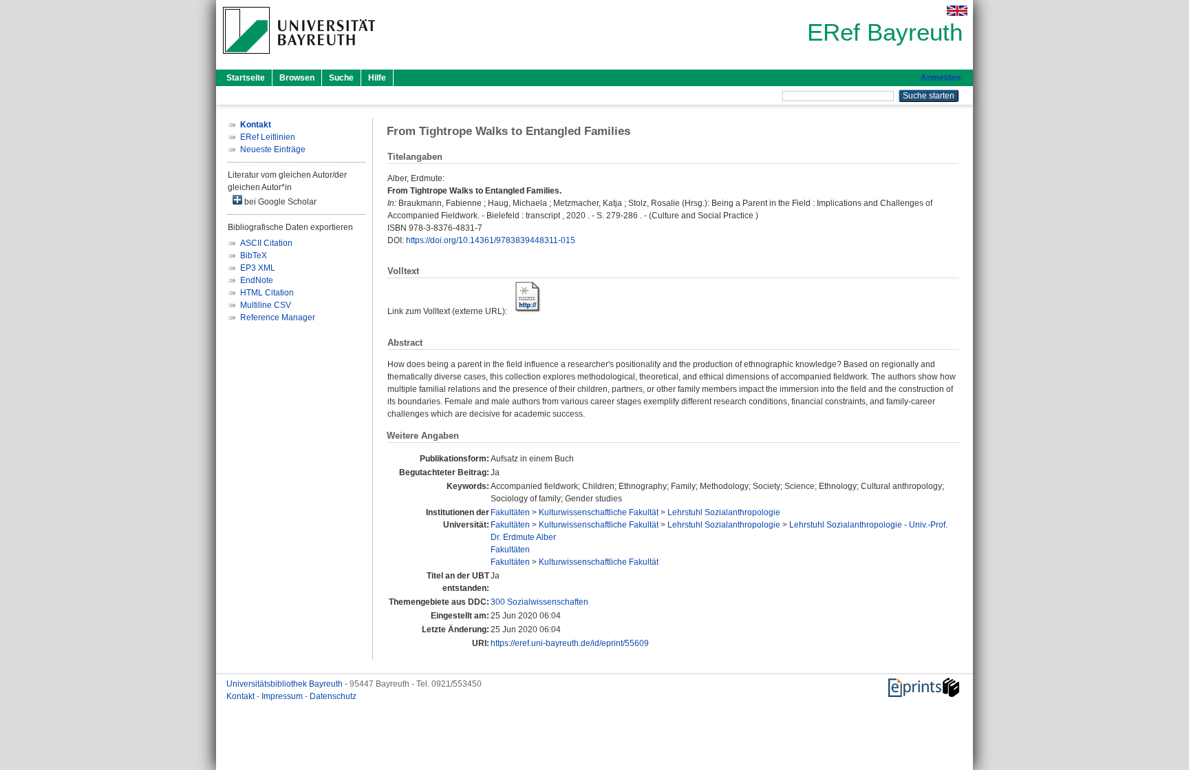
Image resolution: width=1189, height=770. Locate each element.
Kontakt (241, 696)
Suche (341, 78)
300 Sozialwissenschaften (539, 602)
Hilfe (377, 78)
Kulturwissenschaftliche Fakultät (598, 512)
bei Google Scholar (279, 202)
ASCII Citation (266, 243)
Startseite (245, 78)
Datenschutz (333, 696)
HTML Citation (267, 293)
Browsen (296, 78)
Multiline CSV (265, 305)
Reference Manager (277, 317)
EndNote (256, 280)
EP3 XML (257, 268)
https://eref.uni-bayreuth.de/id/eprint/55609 (570, 643)
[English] (957, 11)
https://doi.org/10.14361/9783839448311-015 (490, 240)
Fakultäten (510, 512)
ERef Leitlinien (267, 137)
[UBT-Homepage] (299, 58)
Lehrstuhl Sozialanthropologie (723, 512)
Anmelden (941, 78)
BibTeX (253, 255)
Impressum (283, 696)
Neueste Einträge (273, 149)
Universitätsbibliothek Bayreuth (285, 684)
